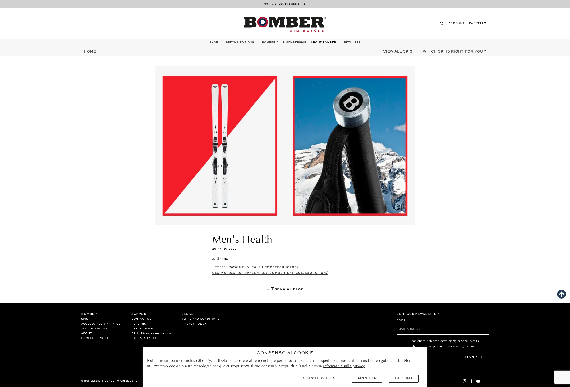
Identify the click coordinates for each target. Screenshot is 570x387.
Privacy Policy (194, 324)
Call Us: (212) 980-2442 (151, 333)
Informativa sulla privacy (344, 366)
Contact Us (141, 319)
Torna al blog (287, 289)
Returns (138, 324)
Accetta (366, 378)
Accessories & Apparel (100, 324)
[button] (442, 23)
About (86, 333)
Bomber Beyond (94, 338)
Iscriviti (473, 357)
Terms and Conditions (200, 319)
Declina (404, 378)
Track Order (142, 329)
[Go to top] (561, 294)
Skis (84, 319)
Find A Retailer (144, 338)
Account (456, 23)
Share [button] (222, 258)
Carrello (478, 23)
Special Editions (95, 329)
